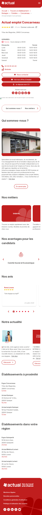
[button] (3, 259)
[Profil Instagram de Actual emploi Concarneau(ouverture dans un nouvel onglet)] (22, 93)
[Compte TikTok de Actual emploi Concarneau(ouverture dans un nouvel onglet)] (28, 93)
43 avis (17, 27)
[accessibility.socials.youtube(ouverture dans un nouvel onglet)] (19, 93)
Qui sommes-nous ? (14, 108)
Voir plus (12, 179)
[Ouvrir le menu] (39, 3)
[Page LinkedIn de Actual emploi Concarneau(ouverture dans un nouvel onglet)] (16, 93)
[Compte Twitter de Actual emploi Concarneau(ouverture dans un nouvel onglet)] (13, 93)
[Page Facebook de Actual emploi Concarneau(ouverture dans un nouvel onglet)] (25, 93)
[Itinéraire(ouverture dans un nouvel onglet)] (17, 97)
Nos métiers (30, 108)
